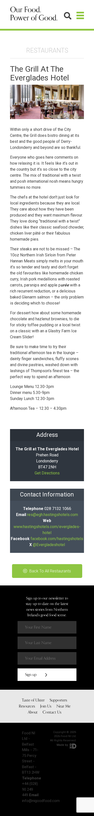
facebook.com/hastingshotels (57, 538)
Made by (63, 745)
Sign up (31, 674)
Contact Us (52, 712)
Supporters (58, 700)
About (33, 712)
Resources (27, 706)
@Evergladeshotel (49, 544)
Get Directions (47, 473)
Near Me (63, 706)
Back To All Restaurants (49, 571)
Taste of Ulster (33, 700)
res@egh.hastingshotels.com (52, 514)
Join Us (45, 706)
